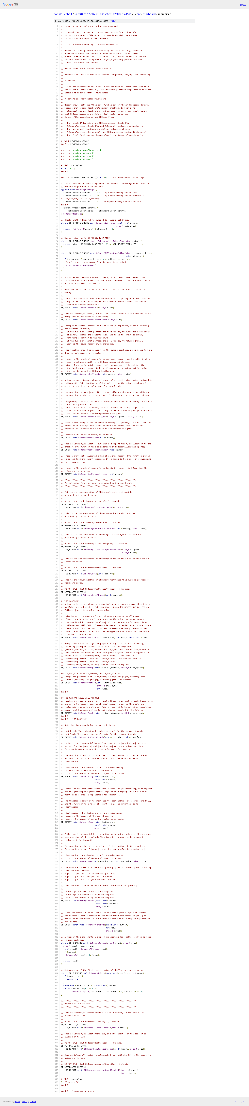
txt (237, 1101)
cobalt (58, 14)
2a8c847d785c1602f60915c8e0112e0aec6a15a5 (103, 14)
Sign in (243, 4)
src (139, 14)
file (113, 21)
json (244, 1101)
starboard (149, 14)
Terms (33, 1101)
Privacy (25, 1101)
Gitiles (17, 1101)
